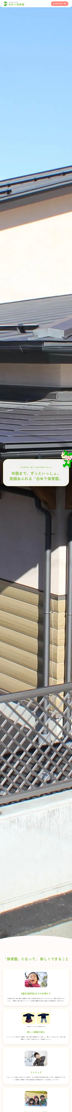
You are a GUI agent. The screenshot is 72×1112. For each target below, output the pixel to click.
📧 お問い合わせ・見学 (59, 3)
